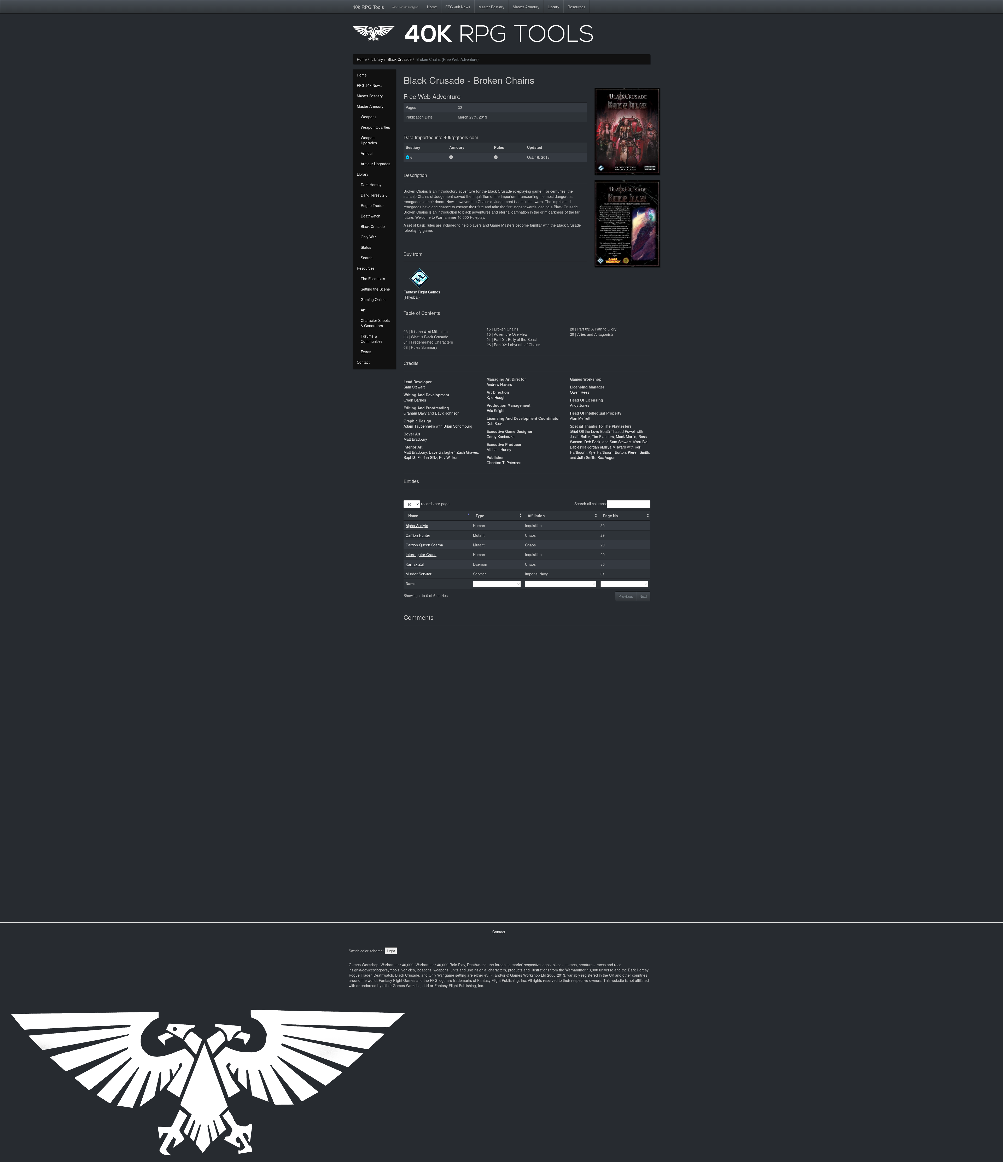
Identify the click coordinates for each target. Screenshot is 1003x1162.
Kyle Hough (496, 397)
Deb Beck (495, 423)
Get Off (578, 431)
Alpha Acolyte (417, 525)
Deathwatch (370, 216)
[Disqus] (527, 701)
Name (413, 515)
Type (480, 515)
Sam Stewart (414, 387)
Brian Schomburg (458, 426)
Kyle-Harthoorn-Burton (607, 452)
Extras (366, 351)
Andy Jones (579, 405)
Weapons (368, 116)
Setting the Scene (375, 289)
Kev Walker (448, 457)
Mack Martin (626, 436)
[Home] (501, 35)
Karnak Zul (415, 564)
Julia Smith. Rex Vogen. (596, 457)
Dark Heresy (371, 184)
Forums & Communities (371, 338)
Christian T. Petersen (504, 462)
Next (643, 596)
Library (553, 6)
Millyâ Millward (614, 447)
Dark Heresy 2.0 (374, 195)
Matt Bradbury (415, 439)
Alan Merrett (580, 418)
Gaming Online (373, 299)
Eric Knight (495, 410)
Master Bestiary (491, 6)
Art (363, 309)
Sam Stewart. (621, 441)
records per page (435, 503)
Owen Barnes (415, 400)
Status (366, 247)
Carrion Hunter (418, 535)
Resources (576, 6)
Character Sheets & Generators (375, 323)
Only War (368, 236)
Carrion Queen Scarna (424, 544)
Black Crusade (400, 59)
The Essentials (373, 278)
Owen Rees (579, 392)
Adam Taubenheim (420, 426)
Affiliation (536, 515)
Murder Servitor (418, 573)
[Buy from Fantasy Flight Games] (419, 277)
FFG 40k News (457, 6)
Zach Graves (467, 452)
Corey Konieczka (501, 436)
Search (366, 257)
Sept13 (409, 457)
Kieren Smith (638, 452)
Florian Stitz (427, 457)
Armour (367, 153)
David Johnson (447, 413)
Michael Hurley (499, 449)
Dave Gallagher (441, 452)
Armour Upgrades (375, 163)
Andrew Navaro (499, 384)
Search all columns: (590, 503)
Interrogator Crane (421, 554)
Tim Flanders (603, 436)
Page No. (611, 515)
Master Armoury (526, 6)
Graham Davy (416, 413)
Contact (363, 362)
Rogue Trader (372, 205)
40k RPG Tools (368, 6)
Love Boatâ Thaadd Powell (614, 431)
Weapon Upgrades (369, 140)
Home (432, 6)
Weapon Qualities (375, 127)
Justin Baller (580, 436)
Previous (626, 596)
